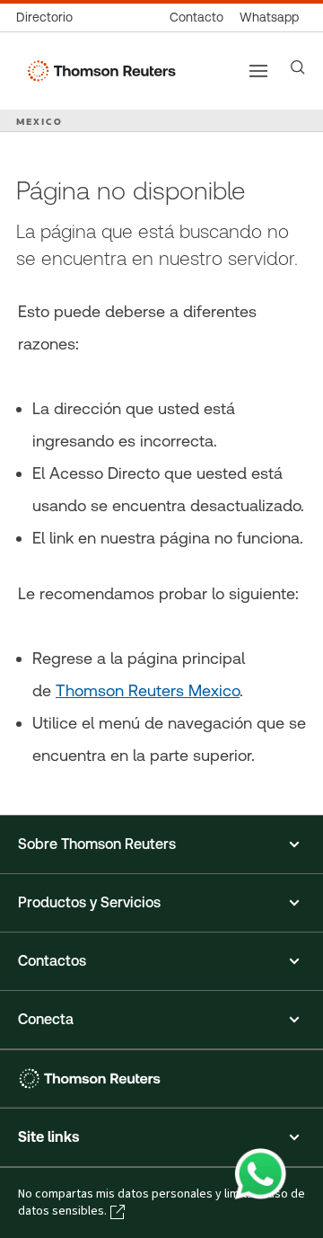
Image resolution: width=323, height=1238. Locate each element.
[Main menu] (258, 71)
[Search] (298, 67)
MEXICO (39, 121)
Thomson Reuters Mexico (148, 690)
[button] (161, 844)
